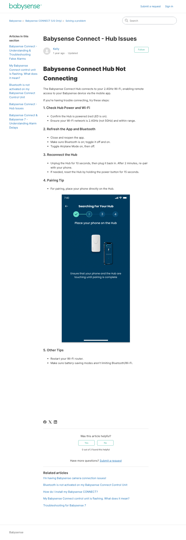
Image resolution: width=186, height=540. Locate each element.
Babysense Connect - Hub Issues (23, 106)
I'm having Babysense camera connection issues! (74, 478)
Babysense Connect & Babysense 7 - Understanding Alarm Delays (23, 121)
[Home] (25, 6)
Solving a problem (76, 20)
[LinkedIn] (55, 422)
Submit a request (150, 6)
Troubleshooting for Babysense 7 (64, 505)
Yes (86, 442)
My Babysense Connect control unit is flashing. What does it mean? (23, 72)
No (105, 442)
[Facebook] (44, 422)
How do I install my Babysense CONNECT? (70, 491)
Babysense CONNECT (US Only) (43, 20)
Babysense (15, 20)
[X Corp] (50, 422)
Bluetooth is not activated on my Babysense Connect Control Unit (22, 91)
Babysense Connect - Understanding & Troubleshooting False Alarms (23, 52)
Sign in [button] (169, 6)
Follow (141, 49)
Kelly (56, 49)
